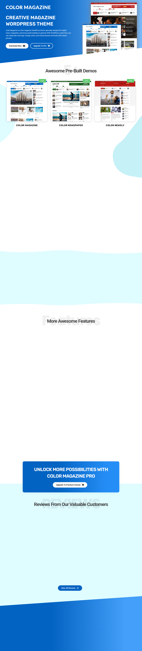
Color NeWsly (115, 125)
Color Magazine (27, 125)
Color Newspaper (71, 125)
